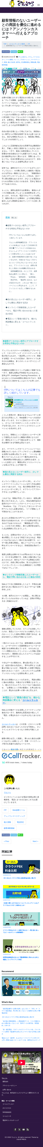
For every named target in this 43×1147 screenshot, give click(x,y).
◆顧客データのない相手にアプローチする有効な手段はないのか (21, 227)
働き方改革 (11, 62)
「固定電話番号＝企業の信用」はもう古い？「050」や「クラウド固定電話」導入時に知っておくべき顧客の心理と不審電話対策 (21, 1011)
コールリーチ (7, 1116)
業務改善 (33, 62)
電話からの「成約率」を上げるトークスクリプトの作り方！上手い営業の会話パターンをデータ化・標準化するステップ (21, 1039)
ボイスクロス (7, 1108)
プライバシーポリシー (10, 1085)
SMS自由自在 (7, 1112)
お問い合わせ (7, 1090)
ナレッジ (16, 59)
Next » (35, 841)
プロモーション (25, 59)
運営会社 (5, 1081)
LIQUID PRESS (21, 1139)
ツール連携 (9, 59)
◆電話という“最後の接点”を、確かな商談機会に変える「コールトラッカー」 (21, 322)
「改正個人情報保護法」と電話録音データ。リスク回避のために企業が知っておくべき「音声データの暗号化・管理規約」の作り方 (21, 1023)
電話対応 (20, 822)
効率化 (18, 62)
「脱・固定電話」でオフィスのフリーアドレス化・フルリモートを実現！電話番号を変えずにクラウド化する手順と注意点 (21, 1032)
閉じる (14, 218)
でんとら (7, 792)
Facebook (6, 51)
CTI (19, 57)
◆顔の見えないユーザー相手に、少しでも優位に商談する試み (21, 301)
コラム (30, 57)
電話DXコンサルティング (11, 1120)
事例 (5, 62)
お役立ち (24, 57)
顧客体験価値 (9, 828)
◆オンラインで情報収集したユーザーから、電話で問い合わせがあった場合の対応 (21, 310)
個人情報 (7, 822)
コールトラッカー (9, 724)
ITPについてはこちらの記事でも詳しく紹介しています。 (22, 236)
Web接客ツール (18, 810)
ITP (5, 810)
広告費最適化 (25, 62)
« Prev (6, 841)
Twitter (14, 51)
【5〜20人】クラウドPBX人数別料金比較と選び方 (18, 1017)
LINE (21, 51)
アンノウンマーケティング (14, 816)
